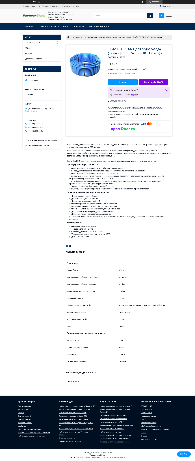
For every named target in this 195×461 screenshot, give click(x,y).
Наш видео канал (148, 416)
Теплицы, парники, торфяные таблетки (34, 433)
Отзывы (28, 53)
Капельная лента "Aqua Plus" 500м (73, 419)
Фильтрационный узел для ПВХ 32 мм (115, 435)
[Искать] (150, 15)
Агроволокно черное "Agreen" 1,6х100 (74, 409)
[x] (70, 246)
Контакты (79, 26)
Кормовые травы (25, 423)
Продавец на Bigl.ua (97, 455)
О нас (66, 26)
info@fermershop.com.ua (151, 426)
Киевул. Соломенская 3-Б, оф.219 (155, 429)
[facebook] (67, 246)
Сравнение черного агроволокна (113, 415)
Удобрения (22, 426)
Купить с (149, 82)
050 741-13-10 (146, 409)
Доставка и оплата (99, 26)
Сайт (143, 419)
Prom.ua (109, 453)
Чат (186, 454)
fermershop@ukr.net (148, 423)
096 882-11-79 (146, 406)
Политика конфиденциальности (113, 457)
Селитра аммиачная (67, 438)
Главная (29, 26)
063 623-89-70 (146, 413)
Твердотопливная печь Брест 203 (73, 416)
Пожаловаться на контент (90, 457)
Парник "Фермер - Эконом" (70, 441)
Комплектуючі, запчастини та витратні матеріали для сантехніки (103, 37)
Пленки (21, 413)
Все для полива (24, 406)
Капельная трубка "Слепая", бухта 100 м (76, 429)
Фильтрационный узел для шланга (114, 439)
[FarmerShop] (34, 16)
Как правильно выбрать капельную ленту (117, 425)
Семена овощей (24, 416)
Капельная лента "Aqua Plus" (112, 422)
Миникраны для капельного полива (114, 442)
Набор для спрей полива (110, 432)
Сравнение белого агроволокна (113, 419)
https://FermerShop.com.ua (38, 145)
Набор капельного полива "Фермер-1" (116, 406)
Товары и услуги (47, 26)
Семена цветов (24, 419)
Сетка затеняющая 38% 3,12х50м (72, 413)
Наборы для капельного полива (31, 436)
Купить (123, 82)
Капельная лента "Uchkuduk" (112, 429)
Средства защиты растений (29, 429)
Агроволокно (23, 409)
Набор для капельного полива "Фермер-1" (77, 406)
